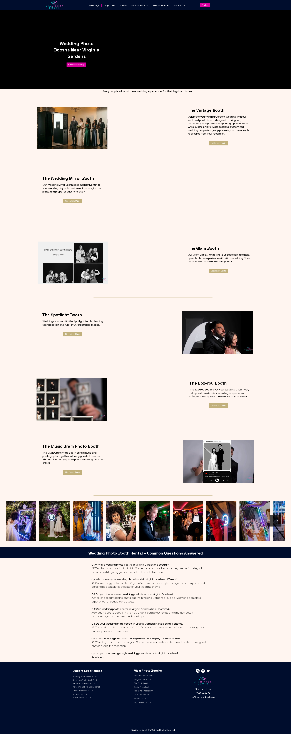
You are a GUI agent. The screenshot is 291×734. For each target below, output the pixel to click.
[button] (285, 5)
